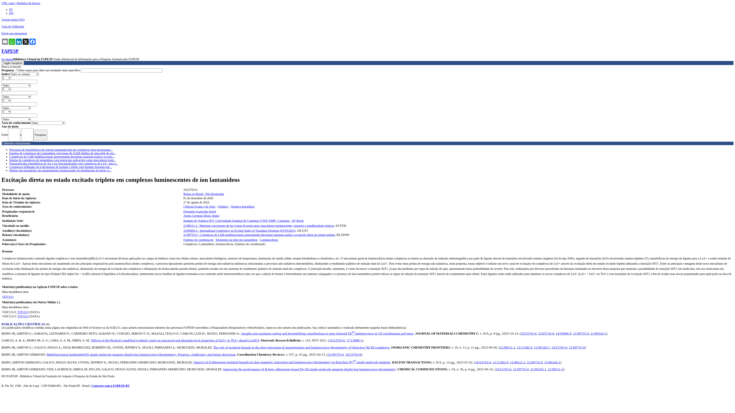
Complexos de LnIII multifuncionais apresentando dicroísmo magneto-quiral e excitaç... (62, 156)
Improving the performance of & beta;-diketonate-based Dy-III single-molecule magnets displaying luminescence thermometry (309, 369)
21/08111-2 (507, 347)
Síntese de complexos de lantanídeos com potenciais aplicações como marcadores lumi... (62, 160)
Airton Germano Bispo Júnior (201, 215)
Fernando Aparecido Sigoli (199, 211)
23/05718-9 (546, 333)
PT (11, 9)
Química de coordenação (198, 239)
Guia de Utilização (13, 26)
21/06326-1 (598, 333)
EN (11, 13)
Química (223, 206)
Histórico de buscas (28, 3)
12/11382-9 (524, 347)
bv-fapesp (7, 59)
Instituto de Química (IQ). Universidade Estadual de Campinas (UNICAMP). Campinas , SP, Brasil (243, 220)
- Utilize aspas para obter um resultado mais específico (41, 70)
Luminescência (269, 239)
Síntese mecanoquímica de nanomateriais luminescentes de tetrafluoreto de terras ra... (60, 170)
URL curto (8, 3)
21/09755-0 (581, 333)
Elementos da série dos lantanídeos (237, 239)
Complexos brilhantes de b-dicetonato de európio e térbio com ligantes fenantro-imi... (60, 167)
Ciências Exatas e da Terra (199, 206)
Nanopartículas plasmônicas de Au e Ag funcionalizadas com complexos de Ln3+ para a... (63, 163)
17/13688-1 (354, 340)
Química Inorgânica (243, 206)
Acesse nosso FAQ (13, 19)
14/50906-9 (564, 333)
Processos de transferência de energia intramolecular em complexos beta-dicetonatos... (61, 149)
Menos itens (21, 291)
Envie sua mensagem (14, 33)
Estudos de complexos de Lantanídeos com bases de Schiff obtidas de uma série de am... (62, 153)
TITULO (7, 296)
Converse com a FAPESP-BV (110, 385)
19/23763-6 (529, 333)
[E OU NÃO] (6, 77)
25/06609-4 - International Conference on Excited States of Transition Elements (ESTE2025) (239, 230)
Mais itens (8, 291)
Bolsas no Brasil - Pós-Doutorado (203, 194)
